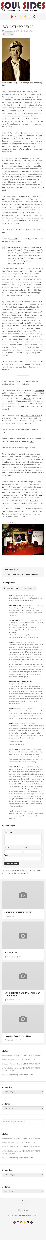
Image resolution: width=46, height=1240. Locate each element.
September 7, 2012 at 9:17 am (33, 605)
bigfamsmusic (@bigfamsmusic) (20, 681)
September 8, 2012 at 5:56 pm (24, 708)
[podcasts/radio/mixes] (16, 16)
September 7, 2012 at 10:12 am (31, 620)
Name (7, 847)
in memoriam (8, 34)
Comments (12, 588)
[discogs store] (34, 16)
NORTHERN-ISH (10, 953)
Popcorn (15, 312)
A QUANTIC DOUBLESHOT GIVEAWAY (27, 1055)
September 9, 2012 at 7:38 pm (26, 723)
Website (7, 855)
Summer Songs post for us (27, 430)
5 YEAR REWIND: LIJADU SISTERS (18, 912)
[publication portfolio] (29, 16)
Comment (8, 832)
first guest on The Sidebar (30, 415)
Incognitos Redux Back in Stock (17, 1036)
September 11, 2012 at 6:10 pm (31, 767)
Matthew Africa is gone (11, 83)
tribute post (39, 390)
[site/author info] (12, 16)
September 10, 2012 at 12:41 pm (31, 749)
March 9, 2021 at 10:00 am (25, 811)
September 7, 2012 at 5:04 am (24, 596)
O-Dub (31, 31)
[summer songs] (25, 16)
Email (26, 847)
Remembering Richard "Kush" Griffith (20, 1075)
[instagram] (21, 16)
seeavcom (8, 1055)
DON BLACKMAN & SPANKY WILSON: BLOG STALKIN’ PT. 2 (22, 994)
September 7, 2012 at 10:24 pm (21, 684)
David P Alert (8, 1064)
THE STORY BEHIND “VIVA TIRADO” (25, 1060)
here (31, 315)
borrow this (13, 239)
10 (24, 31)
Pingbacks (29, 588)
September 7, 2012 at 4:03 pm (24, 642)
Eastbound (30, 310)
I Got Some (34, 501)
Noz (29, 239)
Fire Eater (27, 398)
